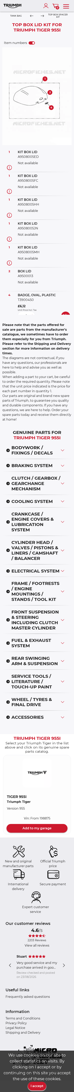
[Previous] (31, 16)
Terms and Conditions (23, 1018)
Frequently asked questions (28, 997)
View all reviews (37, 945)
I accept (37, 1086)
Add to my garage (37, 828)
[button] (37, 773)
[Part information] (9, 167)
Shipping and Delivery (23, 1032)
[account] (46, 6)
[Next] (42, 16)
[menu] (66, 5)
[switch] (32, 43)
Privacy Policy (16, 1023)
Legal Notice (15, 1028)
